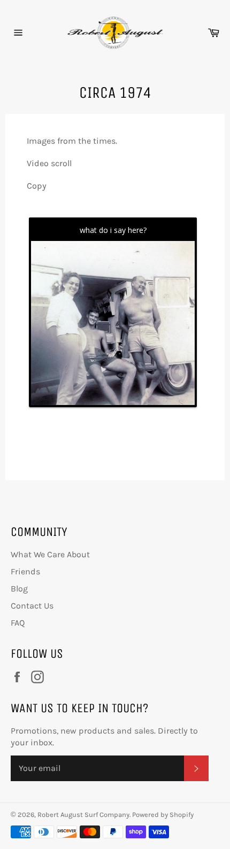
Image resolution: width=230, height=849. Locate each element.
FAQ (18, 623)
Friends (25, 571)
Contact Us (32, 606)
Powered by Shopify (163, 815)
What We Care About (50, 554)
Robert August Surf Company (83, 815)
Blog (19, 588)
